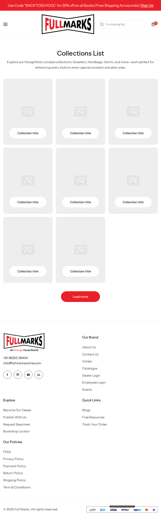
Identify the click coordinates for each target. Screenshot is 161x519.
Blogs (86, 410)
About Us (89, 347)
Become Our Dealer (17, 410)
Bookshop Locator (16, 431)
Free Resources (93, 417)
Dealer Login (91, 375)
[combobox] (121, 24)
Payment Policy (14, 466)
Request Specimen (16, 424)
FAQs (7, 452)
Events (87, 390)
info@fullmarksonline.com (22, 363)
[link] (28, 112)
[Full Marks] (68, 24)
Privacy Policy (13, 459)
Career (87, 361)
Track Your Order (94, 424)
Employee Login (94, 382)
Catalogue (89, 368)
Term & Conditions (16, 487)
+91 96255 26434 (15, 358)
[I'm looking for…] (101, 24)
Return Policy (13, 473)
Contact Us (90, 354)
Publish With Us (14, 417)
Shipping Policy (14, 480)
